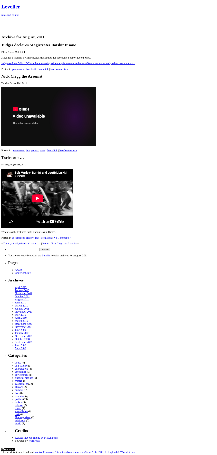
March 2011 (21, 305)
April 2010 (21, 317)
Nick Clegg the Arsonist (64, 243)
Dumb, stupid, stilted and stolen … (22, 243)
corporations (21, 368)
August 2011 (22, 299)
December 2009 (23, 323)
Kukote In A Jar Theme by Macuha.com (36, 437)
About (18, 269)
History (30, 237)
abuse (18, 362)
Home (45, 243)
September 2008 (23, 342)
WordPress (34, 440)
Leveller (46, 255)
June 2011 (20, 302)
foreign (19, 380)
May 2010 (20, 314)
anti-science (21, 365)
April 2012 (21, 287)
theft (33, 69)
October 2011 (22, 296)
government (18, 69)
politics (35, 150)
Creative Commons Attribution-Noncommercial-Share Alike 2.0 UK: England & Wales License (84, 452)
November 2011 (23, 293)
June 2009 (20, 329)
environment (21, 374)
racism (18, 402)
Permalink (43, 69)
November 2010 (23, 311)
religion (19, 405)
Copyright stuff (23, 272)
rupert (18, 408)
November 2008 (23, 336)
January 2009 (22, 333)
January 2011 (22, 308)
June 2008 (20, 345)
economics (20, 371)
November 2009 (23, 326)
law (28, 69)
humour (19, 390)
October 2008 (22, 339)
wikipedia (20, 420)
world (18, 423)
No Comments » (59, 69)
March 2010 (21, 320)
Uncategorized (23, 417)
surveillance (21, 411)
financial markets (24, 377)
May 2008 (20, 348)
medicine (20, 396)
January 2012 (22, 290)
